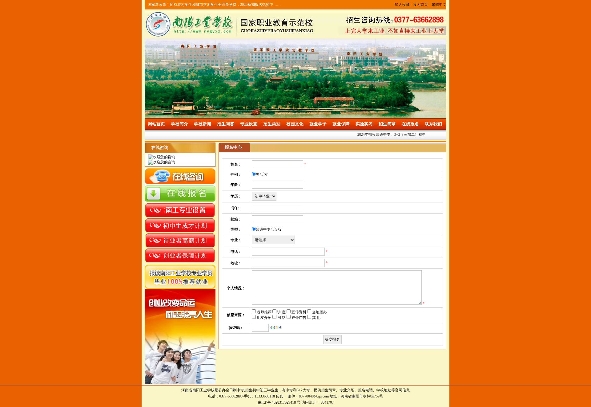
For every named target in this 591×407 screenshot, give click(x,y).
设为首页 (420, 4)
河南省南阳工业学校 (198, 390)
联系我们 (433, 124)
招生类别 (271, 124)
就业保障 (341, 124)
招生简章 (387, 124)
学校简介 (179, 124)
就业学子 (318, 124)
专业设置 (248, 124)
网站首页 (156, 124)
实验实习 (364, 124)
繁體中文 (439, 4)
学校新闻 (202, 124)
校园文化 (295, 124)
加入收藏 (402, 4)
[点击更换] (276, 327)
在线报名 (410, 124)
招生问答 (225, 124)
